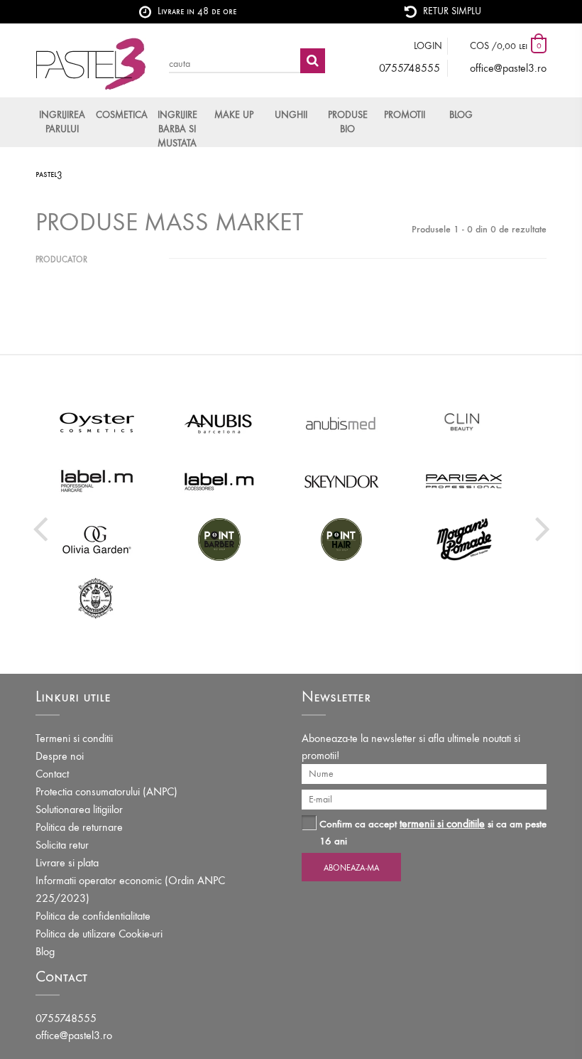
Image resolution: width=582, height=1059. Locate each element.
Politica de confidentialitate (92, 916)
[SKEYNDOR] (341, 481)
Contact (52, 773)
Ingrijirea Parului (62, 122)
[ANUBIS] (219, 423)
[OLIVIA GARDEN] (96, 539)
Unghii (291, 115)
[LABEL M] (96, 481)
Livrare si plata (67, 862)
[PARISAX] (464, 481)
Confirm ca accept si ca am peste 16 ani (433, 832)
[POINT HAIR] (341, 539)
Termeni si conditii (74, 738)
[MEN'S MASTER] (96, 598)
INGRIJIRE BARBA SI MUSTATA (177, 128)
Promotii (404, 115)
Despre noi (59, 756)
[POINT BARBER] (219, 539)
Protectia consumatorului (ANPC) (106, 791)
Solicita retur (62, 844)
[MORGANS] (464, 539)
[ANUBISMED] (341, 423)
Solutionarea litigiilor (79, 809)
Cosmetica (121, 115)
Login (428, 46)
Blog (461, 115)
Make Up (233, 115)
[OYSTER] (96, 423)
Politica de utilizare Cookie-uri (99, 933)
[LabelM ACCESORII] (219, 481)
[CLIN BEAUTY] (464, 423)
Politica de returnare (79, 827)
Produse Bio (348, 122)
